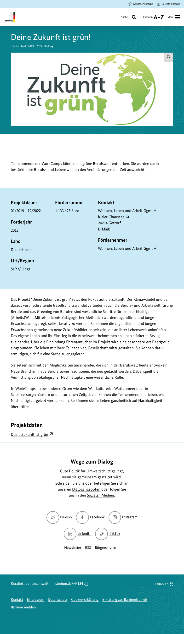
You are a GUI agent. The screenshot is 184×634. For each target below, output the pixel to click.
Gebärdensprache (143, 3)
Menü (170, 17)
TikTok (114, 533)
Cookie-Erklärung (84, 599)
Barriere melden (23, 607)
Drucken (161, 584)
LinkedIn (84, 533)
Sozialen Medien (100, 495)
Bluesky (66, 517)
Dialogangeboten (86, 489)
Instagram (130, 517)
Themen (148, 18)
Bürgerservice (105, 547)
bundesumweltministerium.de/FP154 (54, 583)
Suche (124, 17)
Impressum (35, 599)
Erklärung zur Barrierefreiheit (124, 599)
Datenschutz (57, 599)
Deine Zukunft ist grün (29, 434)
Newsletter (72, 547)
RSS (88, 547)
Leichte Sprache (171, 3)
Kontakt (17, 599)
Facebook (97, 517)
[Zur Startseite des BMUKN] (9, 17)
